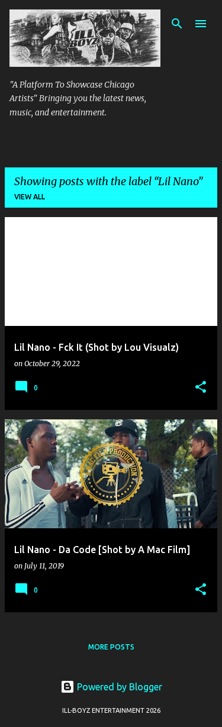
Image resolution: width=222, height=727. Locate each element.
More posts (111, 647)
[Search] (177, 23)
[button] (201, 388)
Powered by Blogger (118, 686)
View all (29, 197)
